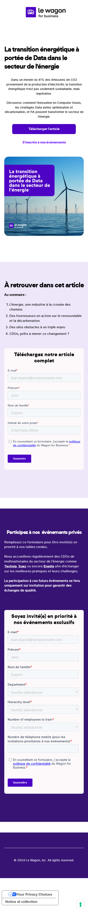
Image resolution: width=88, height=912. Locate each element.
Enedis (49, 566)
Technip (10, 566)
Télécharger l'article (44, 129)
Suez (22, 566)
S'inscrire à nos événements (44, 142)
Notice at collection (21, 901)
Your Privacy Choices (34, 894)
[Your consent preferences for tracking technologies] (80, 904)
